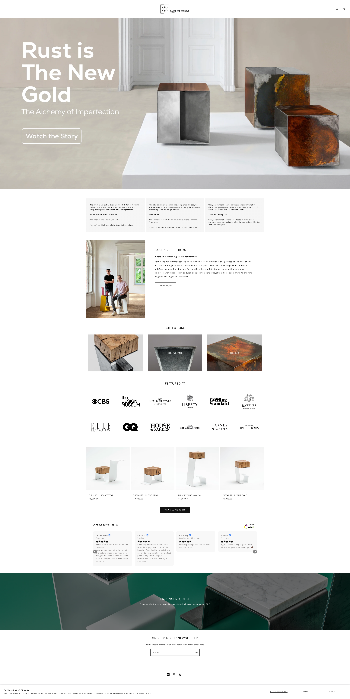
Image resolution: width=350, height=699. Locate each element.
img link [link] (92, 390)
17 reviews (225, 538)
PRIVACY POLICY (145, 693)
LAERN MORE (165, 285)
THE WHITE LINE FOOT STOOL (145, 495)
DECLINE (332, 692)
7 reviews (100, 538)
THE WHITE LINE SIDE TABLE (235, 495)
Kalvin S (141, 535)
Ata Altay (183, 535)
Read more (100, 562)
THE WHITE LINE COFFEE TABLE (102, 495)
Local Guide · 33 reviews (189, 538)
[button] (6, 9)
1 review (140, 538)
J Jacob (224, 535)
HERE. (207, 604)
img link (115, 335)
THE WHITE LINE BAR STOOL (190, 495)
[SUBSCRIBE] (196, 652)
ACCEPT (305, 692)
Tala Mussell (102, 535)
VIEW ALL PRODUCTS (175, 510)
